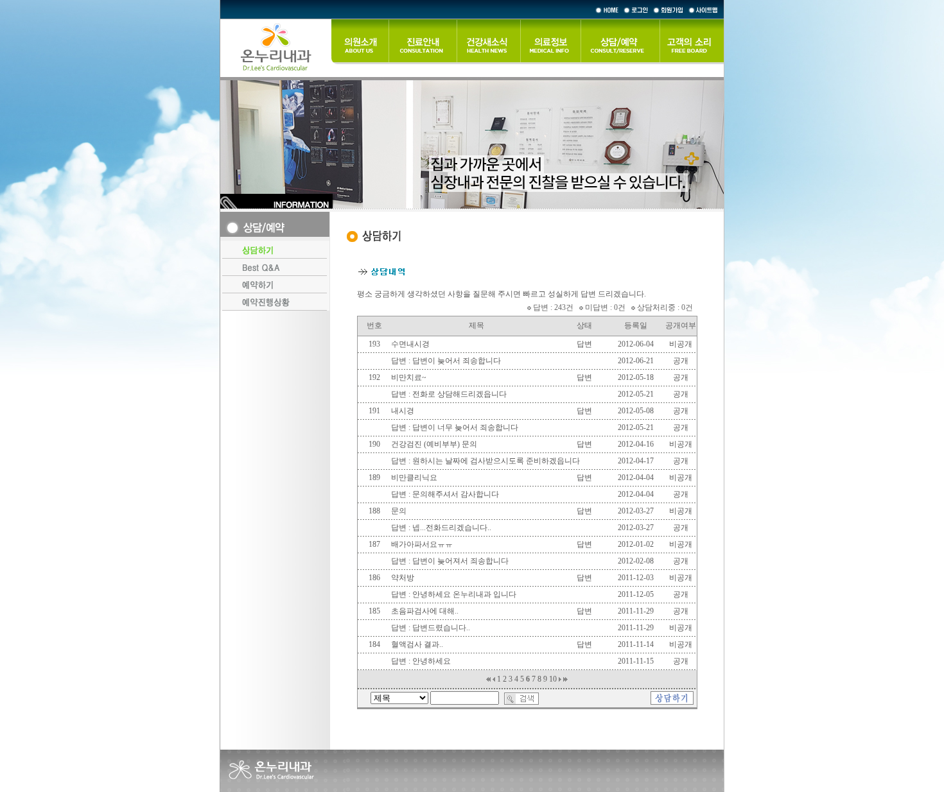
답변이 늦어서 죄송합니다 (456, 360)
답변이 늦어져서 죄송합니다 (460, 560)
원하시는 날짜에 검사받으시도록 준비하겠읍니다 (496, 460)
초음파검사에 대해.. (425, 611)
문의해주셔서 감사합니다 (455, 494)
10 (553, 679)
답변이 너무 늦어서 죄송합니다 (465, 427)
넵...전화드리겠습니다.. (451, 527)
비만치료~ (408, 377)
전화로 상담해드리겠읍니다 (459, 394)
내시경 (402, 410)
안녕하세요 (431, 661)
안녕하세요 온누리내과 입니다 (464, 594)
